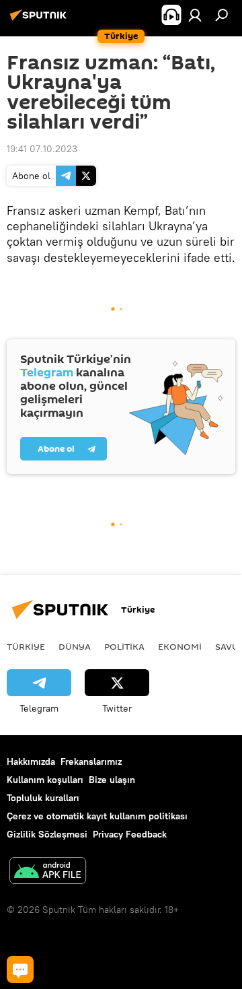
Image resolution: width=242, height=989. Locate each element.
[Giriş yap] (195, 14)
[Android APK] (47, 872)
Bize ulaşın (112, 780)
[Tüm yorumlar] (20, 969)
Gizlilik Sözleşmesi (47, 834)
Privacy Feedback (130, 834)
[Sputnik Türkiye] (40, 20)
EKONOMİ (180, 646)
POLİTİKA (124, 646)
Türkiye (26, 646)
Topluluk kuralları (43, 798)
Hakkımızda (31, 761)
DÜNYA (74, 646)
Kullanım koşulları (45, 780)
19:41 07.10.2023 (42, 149)
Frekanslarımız (91, 761)
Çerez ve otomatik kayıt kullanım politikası (97, 816)
